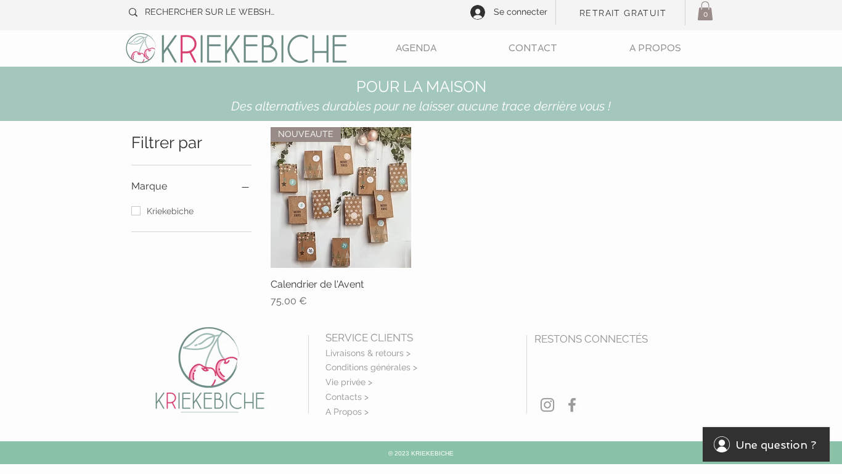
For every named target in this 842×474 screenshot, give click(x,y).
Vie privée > (348, 382)
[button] (705, 10)
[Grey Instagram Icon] (547, 405)
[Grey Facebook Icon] (572, 405)
